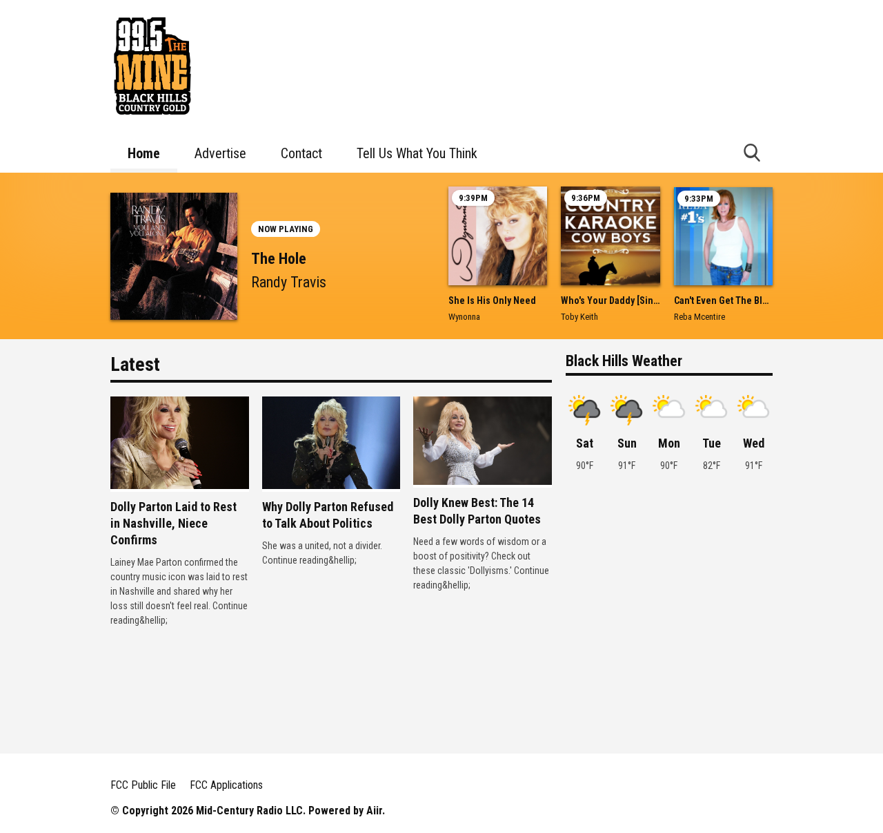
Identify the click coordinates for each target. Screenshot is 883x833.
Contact (301, 153)
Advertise (220, 153)
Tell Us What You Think (417, 153)
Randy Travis (288, 282)
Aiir (374, 810)
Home (144, 153)
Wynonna (464, 317)
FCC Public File (143, 785)
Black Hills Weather (624, 361)
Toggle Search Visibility (752, 152)
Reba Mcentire (699, 317)
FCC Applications (226, 785)
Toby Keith (579, 317)
